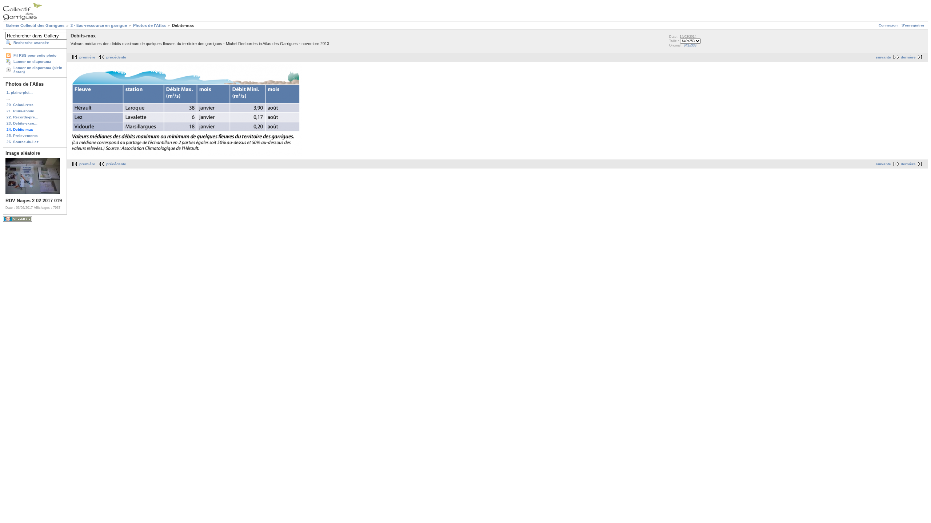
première (87, 57)
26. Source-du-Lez (23, 142)
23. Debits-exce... (22, 123)
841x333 (690, 45)
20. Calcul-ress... (22, 105)
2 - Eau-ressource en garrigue (99, 25)
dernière (908, 57)
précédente (116, 57)
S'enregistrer (913, 25)
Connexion (888, 25)
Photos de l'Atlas (149, 25)
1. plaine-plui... (20, 92)
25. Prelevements (22, 136)
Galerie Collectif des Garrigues (35, 25)
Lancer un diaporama (32, 62)
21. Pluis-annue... (22, 111)
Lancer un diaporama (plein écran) (37, 70)
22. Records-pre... (22, 117)
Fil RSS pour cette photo (34, 55)
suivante (883, 57)
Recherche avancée (31, 43)
